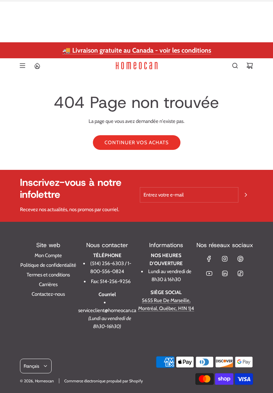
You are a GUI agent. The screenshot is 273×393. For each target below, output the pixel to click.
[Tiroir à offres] (37, 65)
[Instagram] (224, 258)
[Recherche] (235, 65)
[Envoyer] (245, 195)
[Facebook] (209, 258)
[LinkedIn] (224, 273)
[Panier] (249, 65)
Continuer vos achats (137, 143)
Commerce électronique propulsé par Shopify (103, 380)
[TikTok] (240, 273)
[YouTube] (209, 273)
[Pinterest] (240, 258)
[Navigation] (22, 65)
